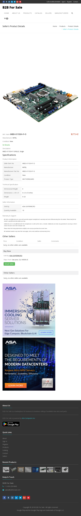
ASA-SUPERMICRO (15, 256)
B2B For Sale (12, 7)
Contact (75, 2)
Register (69, 2)
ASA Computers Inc (28, 418)
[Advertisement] (40, 49)
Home (6, 13)
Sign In (63, 2)
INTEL (15, 138)
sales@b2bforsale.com (12, 490)
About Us (16, 13)
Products (27, 13)
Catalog (38, 13)
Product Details (73, 26)
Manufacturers (61, 13)
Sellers (48, 13)
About (5, 438)
